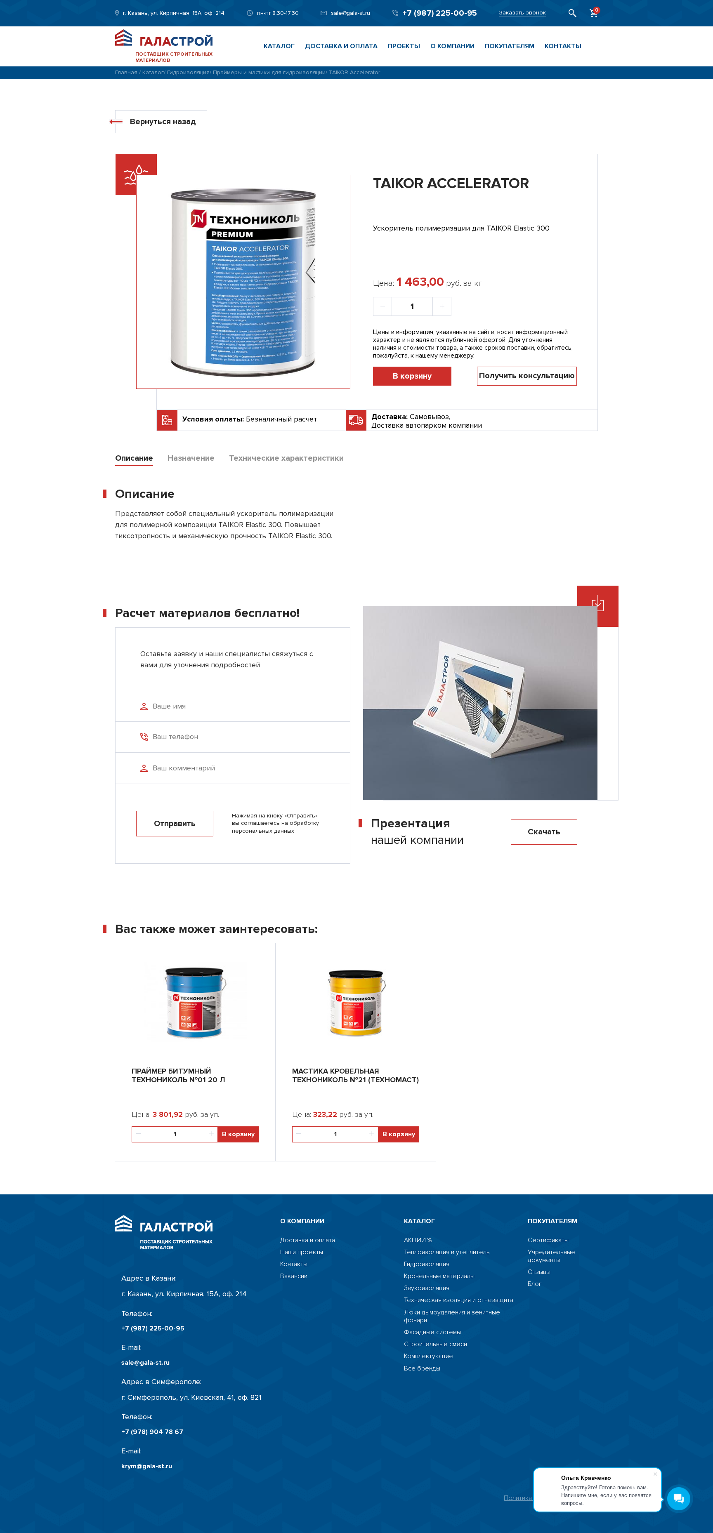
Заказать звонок (522, 12)
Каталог (279, 46)
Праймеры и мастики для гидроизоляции (269, 72)
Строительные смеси (435, 1344)
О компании (452, 46)
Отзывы (539, 1272)
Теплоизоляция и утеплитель (447, 1252)
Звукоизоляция (426, 1288)
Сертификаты (548, 1240)
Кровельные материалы (439, 1276)
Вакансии (293, 1276)
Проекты (404, 46)
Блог (535, 1284)
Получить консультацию (527, 376)
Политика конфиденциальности (551, 1498)
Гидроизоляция (188, 72)
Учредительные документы (551, 1256)
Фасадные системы (432, 1332)
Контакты (563, 46)
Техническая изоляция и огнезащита (458, 1300)
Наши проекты (301, 1252)
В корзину (412, 376)
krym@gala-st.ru (146, 1466)
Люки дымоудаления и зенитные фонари (452, 1316)
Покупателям (509, 46)
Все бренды (422, 1369)
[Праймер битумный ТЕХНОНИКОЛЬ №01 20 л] (195, 1001)
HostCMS (541, 1296)
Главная (126, 72)
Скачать (544, 832)
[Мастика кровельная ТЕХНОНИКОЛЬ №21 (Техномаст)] (355, 1001)
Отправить (175, 824)
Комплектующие (428, 1356)
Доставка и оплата (341, 46)
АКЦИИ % (418, 1240)
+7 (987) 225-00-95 (439, 13)
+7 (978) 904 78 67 (152, 1432)
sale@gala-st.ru (350, 13)
